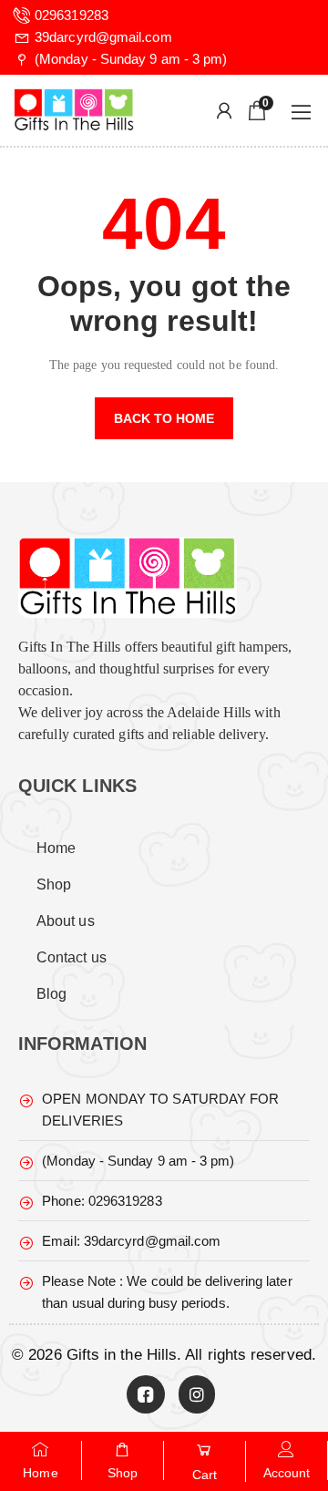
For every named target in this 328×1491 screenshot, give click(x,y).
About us (65, 921)
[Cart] (205, 1450)
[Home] (41, 1449)
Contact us (71, 957)
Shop (53, 884)
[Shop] (123, 1449)
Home (56, 848)
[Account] (287, 1449)
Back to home (164, 418)
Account (287, 1472)
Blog (51, 994)
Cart (204, 1474)
